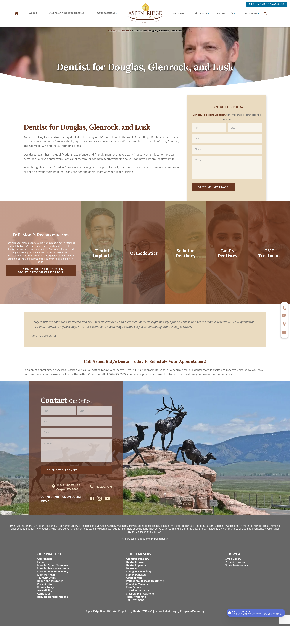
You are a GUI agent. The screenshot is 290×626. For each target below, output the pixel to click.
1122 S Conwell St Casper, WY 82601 (68, 487)
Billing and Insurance (50, 581)
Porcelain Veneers (137, 584)
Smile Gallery (233, 558)
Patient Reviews (235, 562)
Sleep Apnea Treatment (140, 593)
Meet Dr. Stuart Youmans (52, 565)
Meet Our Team (46, 574)
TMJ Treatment (135, 600)
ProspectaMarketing (192, 611)
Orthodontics (134, 577)
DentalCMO (140, 611)
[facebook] (92, 499)
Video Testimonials (236, 565)
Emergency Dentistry (138, 571)
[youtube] (107, 499)
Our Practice (44, 558)
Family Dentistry (136, 574)
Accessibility (44, 590)
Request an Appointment (52, 596)
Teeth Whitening (136, 596)
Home (40, 562)
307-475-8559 (103, 487)
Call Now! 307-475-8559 (267, 4)
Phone (227, 144)
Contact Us (250, 13)
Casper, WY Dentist (119, 30)
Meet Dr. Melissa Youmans (53, 568)
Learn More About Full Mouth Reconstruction (40, 270)
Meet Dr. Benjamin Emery (52, 571)
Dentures (131, 568)
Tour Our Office (46, 577)
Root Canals (133, 587)
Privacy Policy (45, 587)
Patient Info (225, 13)
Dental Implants (136, 565)
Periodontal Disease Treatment (145, 581)
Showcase (200, 13)
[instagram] (99, 500)
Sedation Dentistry (137, 590)
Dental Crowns (135, 562)
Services (179, 13)
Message (227, 155)
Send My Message (213, 187)
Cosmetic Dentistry (137, 558)
